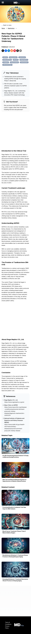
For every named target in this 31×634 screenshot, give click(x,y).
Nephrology (11, 28)
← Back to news (6, 25)
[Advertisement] (15, 131)
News (3, 28)
